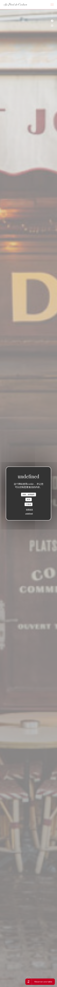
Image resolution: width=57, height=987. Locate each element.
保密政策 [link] (29, 509)
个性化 (28, 504)
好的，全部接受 (29, 494)
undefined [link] (29, 513)
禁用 (28, 499)
